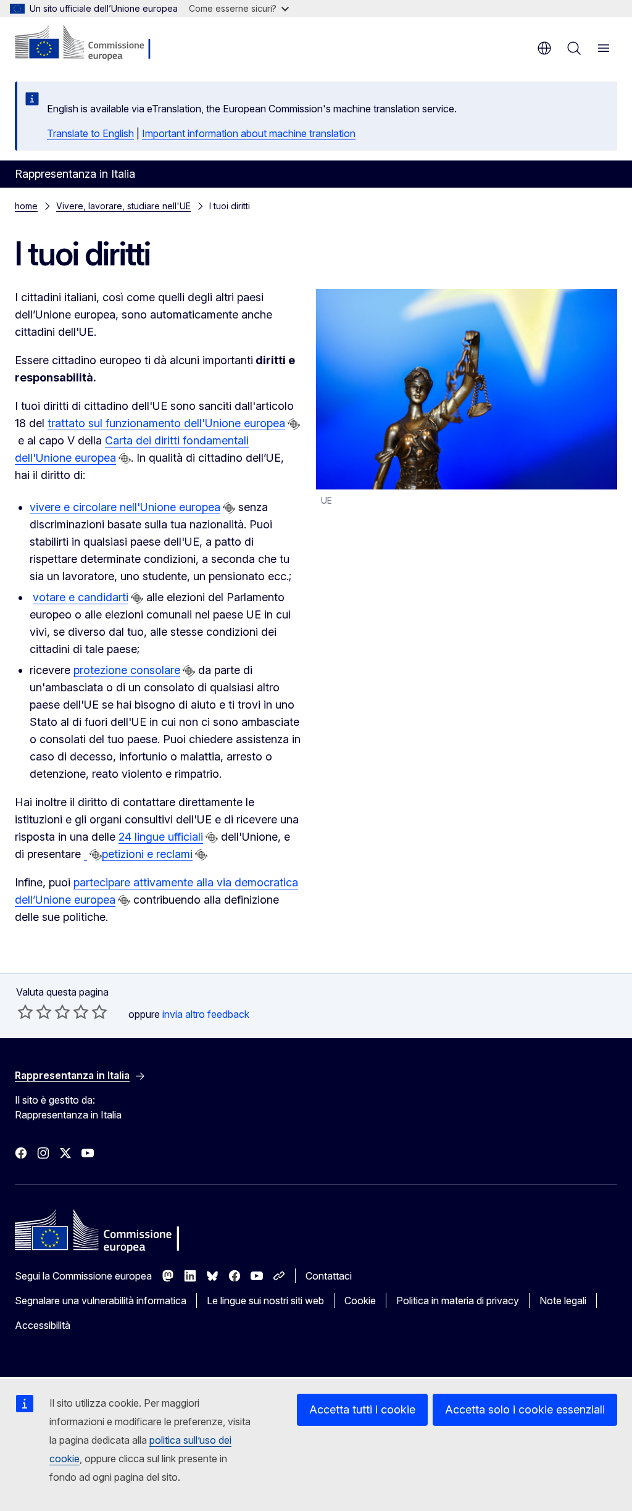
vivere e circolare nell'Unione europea (125, 507)
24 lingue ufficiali (160, 836)
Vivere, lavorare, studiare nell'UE (123, 206)
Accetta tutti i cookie (362, 1409)
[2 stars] (34, 1012)
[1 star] (25, 1012)
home (26, 206)
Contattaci (329, 1276)
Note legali (562, 1300)
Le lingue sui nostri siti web (265, 1300)
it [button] (544, 48)
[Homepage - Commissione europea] (88, 43)
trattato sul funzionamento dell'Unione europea (166, 423)
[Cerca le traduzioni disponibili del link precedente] (294, 424)
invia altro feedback (205, 1014)
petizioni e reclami (147, 853)
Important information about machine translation (249, 133)
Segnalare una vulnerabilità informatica (100, 1300)
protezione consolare (126, 670)
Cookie (360, 1300)
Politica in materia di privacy (457, 1300)
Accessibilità (42, 1325)
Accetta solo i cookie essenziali (525, 1409)
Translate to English (90, 133)
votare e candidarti (80, 597)
